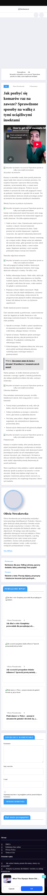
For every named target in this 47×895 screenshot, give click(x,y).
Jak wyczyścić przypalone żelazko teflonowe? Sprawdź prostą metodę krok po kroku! (20, 671)
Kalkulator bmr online (13, 847)
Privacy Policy (11, 850)
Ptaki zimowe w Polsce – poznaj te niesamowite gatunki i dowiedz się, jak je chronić (21, 717)
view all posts (8, 551)
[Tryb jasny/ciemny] (41, 15)
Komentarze (7, 743)
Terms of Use (10, 852)
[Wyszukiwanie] (36, 15)
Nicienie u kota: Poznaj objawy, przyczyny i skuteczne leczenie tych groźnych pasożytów (22, 577)
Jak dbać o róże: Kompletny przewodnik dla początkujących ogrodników (19, 625)
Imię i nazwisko (8, 766)
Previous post (9, 561)
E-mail (5, 779)
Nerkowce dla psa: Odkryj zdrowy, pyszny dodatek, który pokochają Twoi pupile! (22, 566)
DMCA (8, 844)
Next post (8, 572)
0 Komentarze (33, 86)
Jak (6, 86)
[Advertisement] (23, 42)
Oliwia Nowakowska (18, 86)
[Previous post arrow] (41, 564)
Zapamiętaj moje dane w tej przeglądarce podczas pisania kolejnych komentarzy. (23, 796)
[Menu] (3, 15)
